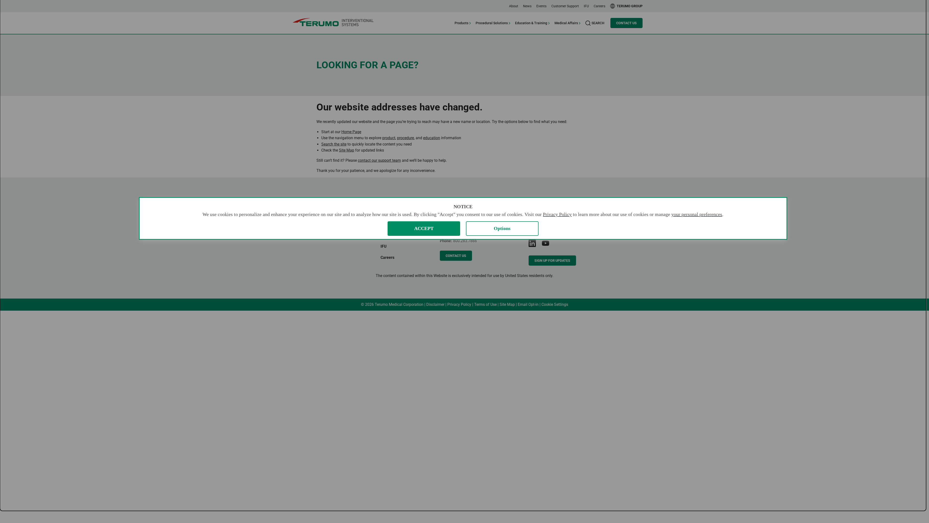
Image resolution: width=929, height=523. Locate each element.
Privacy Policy (557, 214)
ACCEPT (424, 228)
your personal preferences (696, 214)
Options (502, 228)
